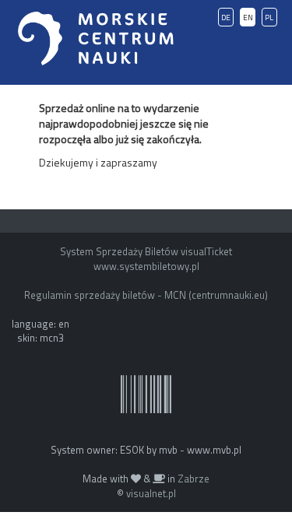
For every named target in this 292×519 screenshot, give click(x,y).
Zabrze (193, 478)
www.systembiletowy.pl (146, 266)
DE (225, 17)
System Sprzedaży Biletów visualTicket (146, 251)
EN (248, 17)
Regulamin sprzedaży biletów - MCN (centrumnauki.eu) (146, 295)
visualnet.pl (151, 493)
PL (269, 17)
